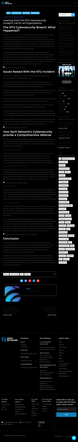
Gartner (68, 215)
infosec (62, 222)
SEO (70, 242)
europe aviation (64, 212)
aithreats (62, 165)
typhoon (66, 259)
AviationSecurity (64, 168)
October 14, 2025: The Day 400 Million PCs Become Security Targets (66, 27)
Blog (8, 13)
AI (60, 158)
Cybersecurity (16, 13)
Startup (61, 109)
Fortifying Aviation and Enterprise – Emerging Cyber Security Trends (65, 34)
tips (61, 259)
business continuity (65, 178)
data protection (64, 202)
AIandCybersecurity (68, 158)
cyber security (14, 274)
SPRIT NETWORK (18, 17)
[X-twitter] (44, 422)
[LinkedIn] (33, 280)
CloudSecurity (63, 182)
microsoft (62, 229)
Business (61, 95)
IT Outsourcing (66, 81)
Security (27, 274)
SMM (72, 245)
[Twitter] (21, 280)
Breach (6, 274)
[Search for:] (67, 14)
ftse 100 (62, 215)
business (62, 175)
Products (24, 338)
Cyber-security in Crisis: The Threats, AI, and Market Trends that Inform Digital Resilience (66, 45)
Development (63, 103)
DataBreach (63, 199)
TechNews (62, 255)
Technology (35, 13)
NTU (22, 243)
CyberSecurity (63, 195)
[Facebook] (25, 280)
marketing (71, 225)
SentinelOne (63, 242)
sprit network (70, 249)
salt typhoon (63, 235)
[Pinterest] (29, 280)
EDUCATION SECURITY (66, 205)
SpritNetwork (63, 252)
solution (62, 249)
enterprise (62, 209)
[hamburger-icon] (74, 3)
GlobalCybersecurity (65, 219)
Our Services (45, 338)
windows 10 (63, 262)
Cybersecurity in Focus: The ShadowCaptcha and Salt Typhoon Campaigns (66, 53)
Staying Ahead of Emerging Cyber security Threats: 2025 (67, 39)
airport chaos (63, 162)
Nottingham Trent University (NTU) (14, 35)
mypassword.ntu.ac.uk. (30, 41)
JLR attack (62, 225)
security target (64, 239)
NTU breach (9, 76)
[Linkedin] (39, 425)
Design (61, 101)
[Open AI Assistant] (74, 438)
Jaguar (68, 222)
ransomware (63, 232)
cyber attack (63, 188)
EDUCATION (26, 13)
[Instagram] (41, 422)
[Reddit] (38, 280)
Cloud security (64, 185)
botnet (61, 172)
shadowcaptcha (64, 245)
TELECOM (70, 255)
